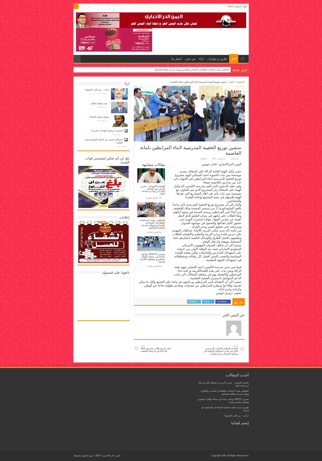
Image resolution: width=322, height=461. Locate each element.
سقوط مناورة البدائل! (99, 117)
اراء (201, 58)
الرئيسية (241, 82)
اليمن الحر (234, 159)
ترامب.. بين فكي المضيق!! (97, 89)
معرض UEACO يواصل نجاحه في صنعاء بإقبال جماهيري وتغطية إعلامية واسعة (152, 258)
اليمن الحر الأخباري (111, 455)
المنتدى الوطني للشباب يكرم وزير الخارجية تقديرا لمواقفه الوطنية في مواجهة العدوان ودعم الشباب (221, 350)
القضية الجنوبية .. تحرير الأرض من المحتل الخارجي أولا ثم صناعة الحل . (153, 190)
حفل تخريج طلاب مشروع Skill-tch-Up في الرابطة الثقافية (156, 348)
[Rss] (102, 7)
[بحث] (75, 6)
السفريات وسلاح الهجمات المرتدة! (107, 130)
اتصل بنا (177, 58)
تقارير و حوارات (217, 58)
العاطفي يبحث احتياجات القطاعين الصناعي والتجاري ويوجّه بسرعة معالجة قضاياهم (192, 69)
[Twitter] (99, 7)
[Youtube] (96, 7)
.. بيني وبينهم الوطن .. (99, 103)
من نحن (190, 58)
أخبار (234, 58)
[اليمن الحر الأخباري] (161, 20)
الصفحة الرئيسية (242, 58)
